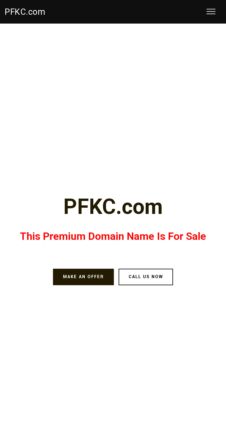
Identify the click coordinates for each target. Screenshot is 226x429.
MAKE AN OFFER (83, 276)
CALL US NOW (146, 276)
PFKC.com (25, 12)
